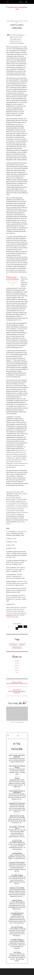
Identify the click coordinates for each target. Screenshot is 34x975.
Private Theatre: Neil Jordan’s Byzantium (17, 691)
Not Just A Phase (17, 927)
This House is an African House (17, 766)
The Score (17, 952)
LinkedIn (17, 670)
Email (17, 672)
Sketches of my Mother (17, 862)
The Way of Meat (17, 875)
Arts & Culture (19, 21)
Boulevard (8, 615)
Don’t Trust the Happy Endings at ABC (17, 682)
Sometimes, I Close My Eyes (17, 827)
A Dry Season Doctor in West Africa (17, 791)
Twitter (17, 663)
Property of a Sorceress (17, 803)
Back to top (17, 971)
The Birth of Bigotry (17, 940)
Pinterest (17, 665)
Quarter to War (17, 841)
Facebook (17, 660)
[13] (15, 466)
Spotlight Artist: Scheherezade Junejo (17, 722)
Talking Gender (17, 900)
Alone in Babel (10, 21)
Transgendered (17, 853)
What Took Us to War (17, 816)
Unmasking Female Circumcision (17, 913)
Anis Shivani (9, 492)
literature (22, 644)
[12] (12, 359)
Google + (17, 667)
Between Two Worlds (17, 888)
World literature (17, 647)
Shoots (17, 778)
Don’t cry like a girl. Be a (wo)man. (17, 756)
